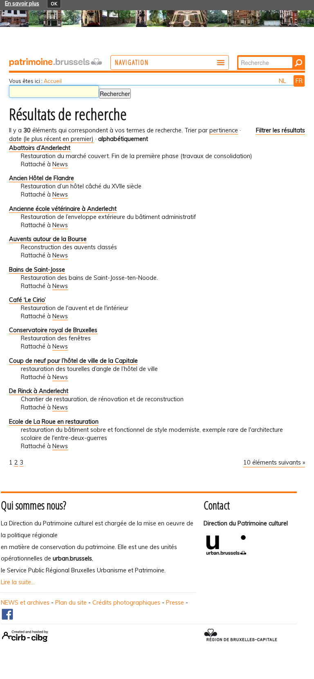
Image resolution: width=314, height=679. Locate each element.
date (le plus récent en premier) (51, 139)
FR (299, 81)
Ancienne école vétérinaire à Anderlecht (63, 208)
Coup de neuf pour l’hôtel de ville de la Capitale (73, 360)
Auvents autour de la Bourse (48, 239)
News (60, 164)
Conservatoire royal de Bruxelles (53, 330)
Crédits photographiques (126, 602)
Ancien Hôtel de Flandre (41, 178)
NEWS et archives (25, 602)
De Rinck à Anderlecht (38, 391)
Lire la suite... (18, 582)
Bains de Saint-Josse (37, 269)
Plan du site (71, 602)
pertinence (223, 130)
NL (283, 81)
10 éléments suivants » (274, 462)
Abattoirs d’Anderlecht (39, 148)
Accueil (53, 81)
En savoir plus (22, 3)
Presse (175, 602)
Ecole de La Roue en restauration (54, 421)
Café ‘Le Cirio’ (27, 300)
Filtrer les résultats (280, 130)
